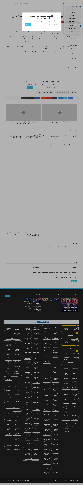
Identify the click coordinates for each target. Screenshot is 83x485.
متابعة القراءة (41, 28)
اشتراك (28, 24)
